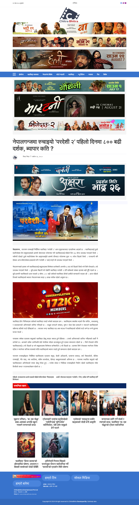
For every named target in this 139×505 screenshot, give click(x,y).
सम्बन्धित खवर (20, 385)
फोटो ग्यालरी (60, 74)
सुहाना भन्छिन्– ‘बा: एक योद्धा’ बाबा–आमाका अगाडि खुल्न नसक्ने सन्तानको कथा (26, 422)
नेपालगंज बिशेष (47, 74)
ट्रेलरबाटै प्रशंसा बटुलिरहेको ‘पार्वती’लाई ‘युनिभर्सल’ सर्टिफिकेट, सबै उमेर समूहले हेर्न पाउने (55, 423)
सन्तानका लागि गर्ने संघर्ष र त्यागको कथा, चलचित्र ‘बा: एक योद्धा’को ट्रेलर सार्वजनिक (112, 422)
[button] (14, 74)
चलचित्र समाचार (33, 74)
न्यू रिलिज (81, 74)
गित (98, 74)
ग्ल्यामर (90, 74)
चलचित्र (71, 74)
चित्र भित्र (26, 156)
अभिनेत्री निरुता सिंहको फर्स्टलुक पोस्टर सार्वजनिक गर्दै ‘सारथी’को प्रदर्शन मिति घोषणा (55, 464)
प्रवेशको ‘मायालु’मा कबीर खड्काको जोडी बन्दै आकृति (84, 421)
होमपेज (21, 74)
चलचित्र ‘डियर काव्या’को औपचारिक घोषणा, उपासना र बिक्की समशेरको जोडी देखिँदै (26, 464)
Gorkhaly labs (92, 501)
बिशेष (105, 74)
